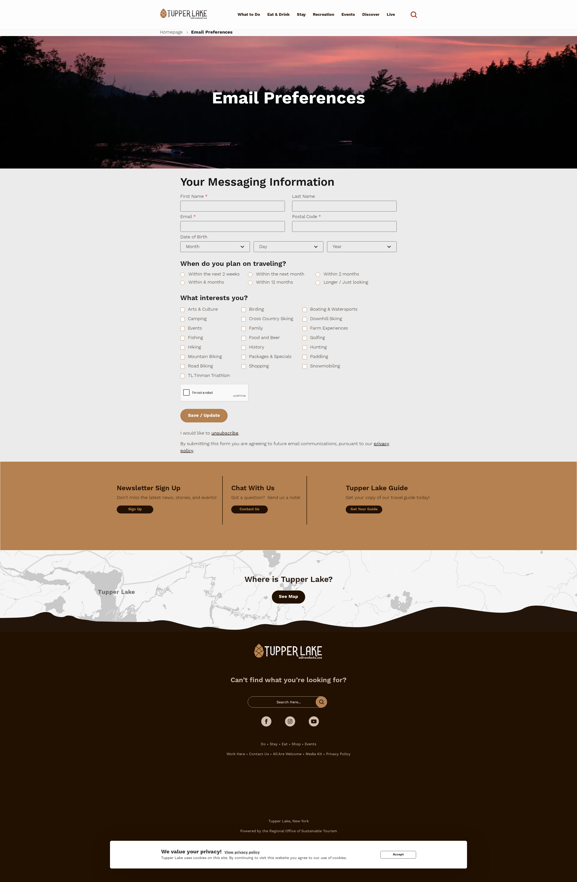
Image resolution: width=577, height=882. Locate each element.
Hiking (194, 347)
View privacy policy (242, 852)
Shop (296, 744)
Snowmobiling (325, 366)
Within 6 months (206, 282)
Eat (285, 744)
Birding (256, 309)
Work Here (236, 754)
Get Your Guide (364, 509)
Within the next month (280, 274)
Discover (371, 14)
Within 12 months (274, 282)
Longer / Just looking (346, 282)
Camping (197, 319)
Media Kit (314, 754)
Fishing (195, 338)
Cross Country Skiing (271, 319)
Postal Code (304, 217)
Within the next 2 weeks (214, 274)
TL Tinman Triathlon (209, 375)
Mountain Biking (205, 357)
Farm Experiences (329, 328)
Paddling (319, 357)
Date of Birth (193, 237)
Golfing (317, 338)
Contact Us (249, 509)
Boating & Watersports (333, 309)
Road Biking (200, 366)
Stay (301, 14)
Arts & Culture (203, 309)
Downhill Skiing (326, 319)
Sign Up (135, 509)
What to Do (249, 14)
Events (348, 14)
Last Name (303, 196)
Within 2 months (341, 274)
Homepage (171, 32)
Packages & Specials (270, 357)
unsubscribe (224, 433)
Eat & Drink (278, 14)
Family (256, 328)
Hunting (318, 347)
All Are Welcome (287, 754)
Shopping (259, 366)
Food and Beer (264, 338)
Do (263, 744)
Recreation (323, 14)
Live (391, 14)
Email (186, 217)
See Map (288, 596)
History (256, 347)
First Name (192, 196)
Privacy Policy (338, 754)
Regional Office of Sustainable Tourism (303, 831)
